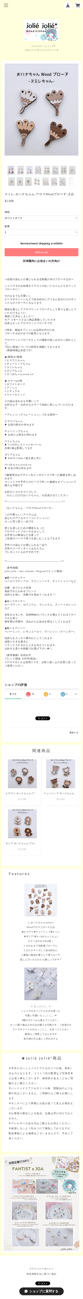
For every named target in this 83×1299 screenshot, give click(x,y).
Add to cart (41, 252)
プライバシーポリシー (41, 1268)
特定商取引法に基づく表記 (41, 1274)
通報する (73, 732)
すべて (13, 694)
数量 (7, 226)
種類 (7, 212)
